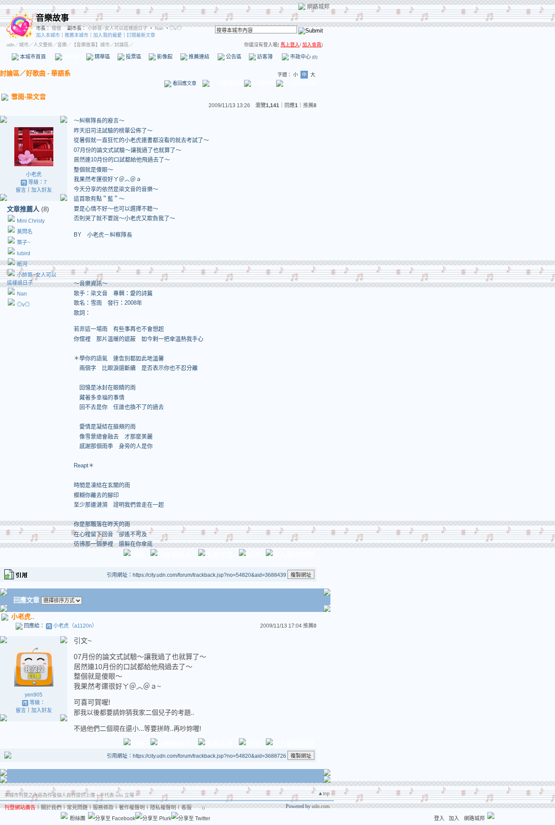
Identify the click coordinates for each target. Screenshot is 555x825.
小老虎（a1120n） (75, 626)
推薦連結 (198, 57)
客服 (186, 808)
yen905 (33, 695)
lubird (23, 253)
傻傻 (55, 28)
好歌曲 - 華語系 (48, 73)
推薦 (310, 105)
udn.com (321, 806)
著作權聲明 (132, 808)
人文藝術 (42, 44)
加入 (454, 818)
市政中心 (303, 57)
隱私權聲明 (163, 808)
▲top (324, 793)
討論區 (70, 57)
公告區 (233, 57)
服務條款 (103, 808)
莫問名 (25, 232)
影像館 (164, 57)
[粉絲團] (64, 815)
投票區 (132, 57)
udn (10, 44)
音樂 (62, 44)
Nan (158, 28)
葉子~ (23, 243)
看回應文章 (183, 83)
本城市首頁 (32, 57)
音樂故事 (52, 18)
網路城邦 (318, 6)
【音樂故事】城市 (91, 44)
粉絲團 (77, 818)
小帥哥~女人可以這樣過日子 (117, 28)
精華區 (101, 57)
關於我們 (51, 808)
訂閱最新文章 (141, 35)
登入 (439, 818)
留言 (21, 190)
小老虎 (34, 174)
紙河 (22, 264)
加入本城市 (48, 35)
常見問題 (77, 808)
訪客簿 (264, 57)
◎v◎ (176, 28)
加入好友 (41, 190)
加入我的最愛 (107, 35)
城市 (24, 44)
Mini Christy (31, 221)
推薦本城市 (76, 35)
